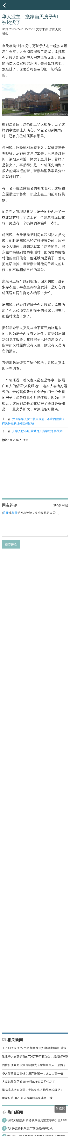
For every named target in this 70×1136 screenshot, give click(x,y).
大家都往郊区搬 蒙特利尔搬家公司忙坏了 (28, 1081)
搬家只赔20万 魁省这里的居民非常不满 (27, 1098)
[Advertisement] (35, 469)
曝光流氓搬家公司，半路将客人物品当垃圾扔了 (32, 1089)
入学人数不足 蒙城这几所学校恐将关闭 (37, 431)
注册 (6, 512)
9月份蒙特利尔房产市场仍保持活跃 (30, 1128)
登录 (15, 512)
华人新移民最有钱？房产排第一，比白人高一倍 (32, 1073)
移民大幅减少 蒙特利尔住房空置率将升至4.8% (37, 1120)
